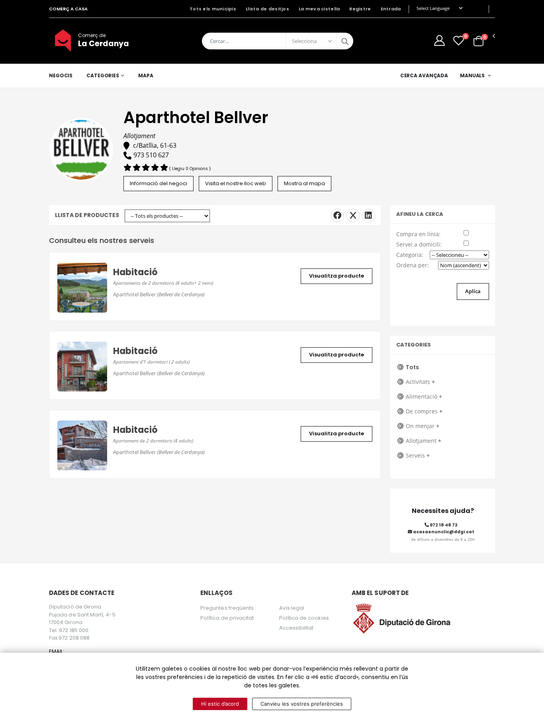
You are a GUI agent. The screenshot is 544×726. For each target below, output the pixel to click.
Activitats (420, 382)
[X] (353, 215)
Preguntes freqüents (227, 608)
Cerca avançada (424, 75)
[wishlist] (458, 40)
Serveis (418, 455)
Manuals (472, 75)
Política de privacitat (227, 618)
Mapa (145, 75)
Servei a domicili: (419, 244)
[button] (478, 40)
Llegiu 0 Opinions (190, 169)
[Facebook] (337, 215)
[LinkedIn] (368, 215)
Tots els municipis (213, 9)
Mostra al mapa (304, 183)
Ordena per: (412, 265)
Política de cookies (304, 618)
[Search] (345, 41)
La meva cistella (319, 9)
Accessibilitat (296, 628)
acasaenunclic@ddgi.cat (443, 532)
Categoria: (409, 254)
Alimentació (424, 396)
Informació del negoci (158, 183)
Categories (102, 75)
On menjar (422, 426)
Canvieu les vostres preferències (301, 704)
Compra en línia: (418, 234)
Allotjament (423, 440)
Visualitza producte (336, 276)
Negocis (60, 75)
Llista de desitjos (267, 9)
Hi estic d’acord (220, 704)
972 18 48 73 (443, 525)
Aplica (473, 291)
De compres (424, 411)
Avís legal (292, 608)
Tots (412, 367)
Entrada (391, 9)
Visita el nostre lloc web (235, 183)
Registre (360, 9)
